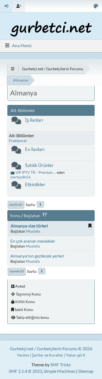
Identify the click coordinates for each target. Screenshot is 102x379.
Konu (15, 215)
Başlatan (32, 215)
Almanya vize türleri (29, 225)
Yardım (23, 355)
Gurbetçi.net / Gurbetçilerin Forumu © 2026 (51, 348)
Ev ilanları (35, 149)
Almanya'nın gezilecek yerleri (37, 255)
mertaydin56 (20, 177)
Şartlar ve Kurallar (47, 355)
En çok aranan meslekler (32, 240)
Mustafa (33, 231)
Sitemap (86, 371)
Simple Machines (59, 371)
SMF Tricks (60, 364)
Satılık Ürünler (39, 165)
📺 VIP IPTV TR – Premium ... (33, 172)
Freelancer (18, 140)
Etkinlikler (35, 184)
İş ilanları (34, 120)
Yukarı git (16, 271)
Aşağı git (16, 204)
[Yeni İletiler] (16, 121)
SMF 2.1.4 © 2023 (25, 371)
